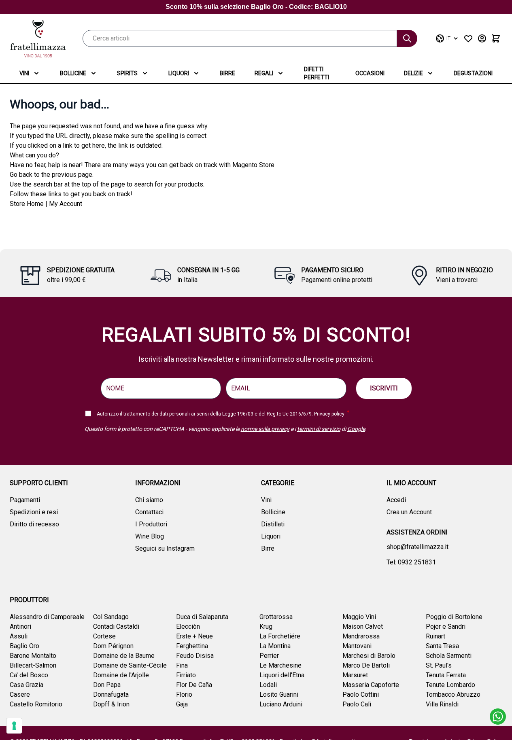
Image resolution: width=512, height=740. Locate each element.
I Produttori (151, 524)
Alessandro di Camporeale (47, 617)
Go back (21, 174)
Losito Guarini (278, 694)
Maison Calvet (362, 626)
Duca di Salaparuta (202, 617)
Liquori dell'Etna (281, 675)
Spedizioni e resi (34, 512)
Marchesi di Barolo (368, 655)
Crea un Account (409, 512)
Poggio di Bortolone (454, 617)
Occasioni (370, 73)
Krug (265, 626)
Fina (182, 665)
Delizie (413, 73)
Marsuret (355, 675)
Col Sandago (111, 617)
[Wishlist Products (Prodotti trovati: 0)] (468, 38)
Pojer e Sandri (445, 626)
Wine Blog (149, 536)
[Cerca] (407, 38)
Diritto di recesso (34, 524)
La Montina (275, 646)
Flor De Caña (194, 685)
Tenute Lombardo (450, 685)
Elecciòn (188, 626)
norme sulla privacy (265, 429)
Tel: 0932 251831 (411, 562)
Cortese (104, 636)
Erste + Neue (194, 636)
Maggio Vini (359, 617)
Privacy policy (329, 414)
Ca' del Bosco (29, 675)
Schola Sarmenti (449, 655)
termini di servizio (318, 429)
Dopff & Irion (111, 704)
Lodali (268, 685)
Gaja (182, 704)
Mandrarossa (361, 636)
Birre (227, 73)
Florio (184, 694)
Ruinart (435, 636)
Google (356, 429)
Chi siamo (149, 500)
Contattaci (149, 512)
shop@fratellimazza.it (417, 547)
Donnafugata (111, 694)
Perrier (269, 655)
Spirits (127, 73)
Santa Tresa (442, 646)
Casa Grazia (26, 685)
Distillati (273, 524)
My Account (65, 204)
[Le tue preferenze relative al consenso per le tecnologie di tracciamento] (14, 726)
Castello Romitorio (36, 704)
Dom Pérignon (113, 646)
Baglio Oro (24, 646)
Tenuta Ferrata (446, 675)
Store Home (27, 204)
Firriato (186, 675)
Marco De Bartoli (366, 665)
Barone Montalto (33, 655)
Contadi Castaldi (116, 626)
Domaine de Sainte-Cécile (130, 665)
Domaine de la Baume (124, 655)
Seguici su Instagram (165, 548)
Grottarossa (276, 617)
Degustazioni (473, 73)
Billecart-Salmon (33, 665)
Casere (20, 694)
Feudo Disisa (195, 655)
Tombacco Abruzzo (453, 694)
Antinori (20, 626)
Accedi (396, 500)
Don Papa (107, 685)
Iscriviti (384, 388)
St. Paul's (439, 665)
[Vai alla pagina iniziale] (38, 38)
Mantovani (357, 646)
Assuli (19, 636)
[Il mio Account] (482, 38)
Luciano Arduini (280, 704)
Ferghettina (192, 646)
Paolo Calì (356, 704)
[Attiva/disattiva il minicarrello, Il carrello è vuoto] (495, 38)
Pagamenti (25, 500)
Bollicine (73, 73)
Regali (264, 73)
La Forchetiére (279, 636)
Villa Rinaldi (442, 704)
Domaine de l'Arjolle (121, 675)
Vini (24, 73)
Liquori (178, 73)
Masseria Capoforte (370, 685)
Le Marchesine (280, 665)
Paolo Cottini (360, 694)
